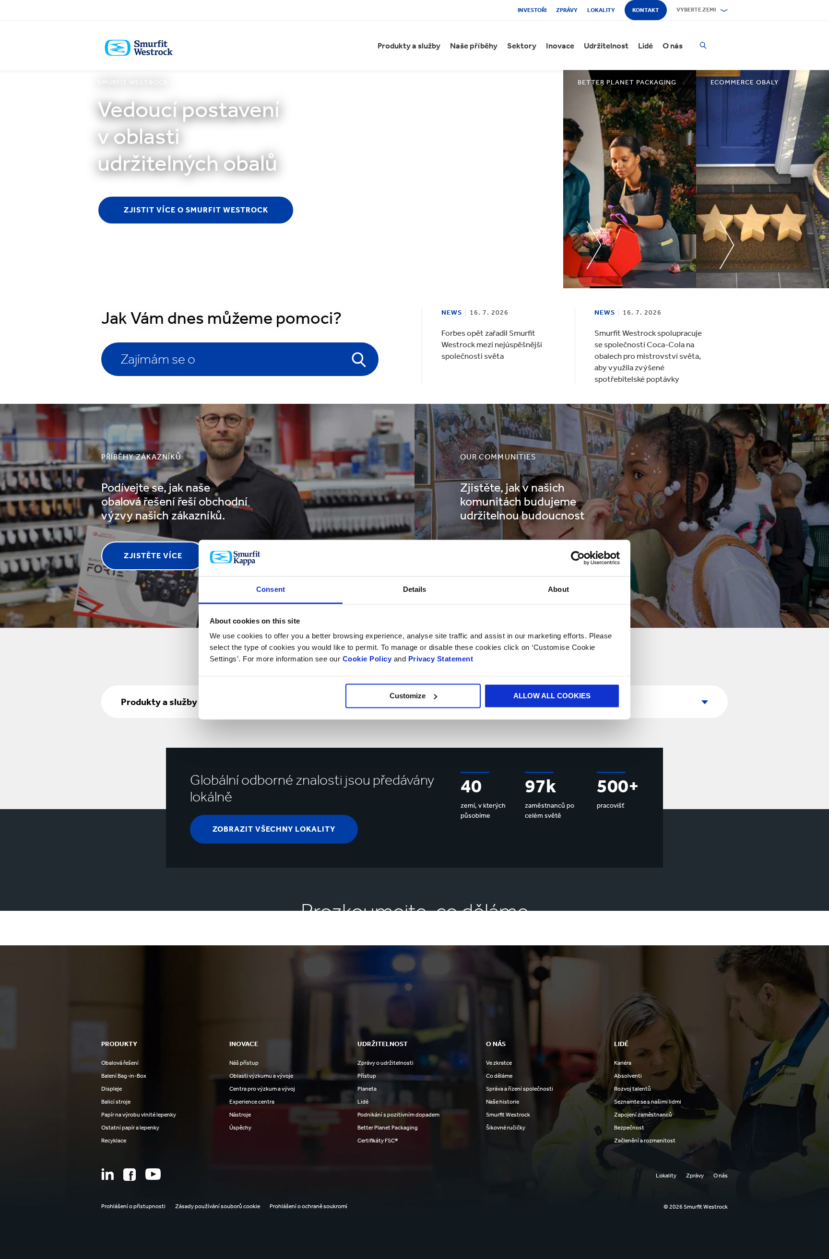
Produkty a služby (409, 45)
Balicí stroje (115, 1101)
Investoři (532, 10)
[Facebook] (129, 1174)
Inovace (560, 45)
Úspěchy (240, 1127)
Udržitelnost (606, 45)
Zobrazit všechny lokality (274, 829)
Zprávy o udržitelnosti (385, 1062)
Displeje (111, 1088)
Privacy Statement (439, 659)
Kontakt (645, 10)
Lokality (601, 10)
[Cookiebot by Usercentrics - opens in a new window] (578, 558)
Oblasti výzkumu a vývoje (261, 1075)
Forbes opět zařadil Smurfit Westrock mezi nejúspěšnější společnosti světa (491, 344)
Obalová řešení (120, 1062)
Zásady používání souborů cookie (217, 1206)
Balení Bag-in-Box (123, 1075)
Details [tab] (414, 590)
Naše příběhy (473, 45)
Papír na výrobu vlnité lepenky (138, 1114)
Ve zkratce (499, 1062)
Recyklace (113, 1140)
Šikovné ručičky (505, 1127)
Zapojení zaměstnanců (643, 1114)
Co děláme (499, 1075)
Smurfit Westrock (508, 1114)
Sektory (521, 45)
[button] (629, 173)
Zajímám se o (157, 359)
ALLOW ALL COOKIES (552, 696)
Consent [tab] (270, 590)
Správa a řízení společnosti (519, 1088)
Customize (408, 696)
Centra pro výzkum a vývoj (262, 1088)
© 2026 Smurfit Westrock (695, 1206)
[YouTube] (153, 1174)
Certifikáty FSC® (377, 1140)
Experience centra (251, 1101)
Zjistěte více (153, 555)
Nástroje (240, 1114)
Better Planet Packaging (387, 1127)
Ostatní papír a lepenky (130, 1127)
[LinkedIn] (107, 1174)
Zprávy (567, 10)
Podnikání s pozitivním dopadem (398, 1114)
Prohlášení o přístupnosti (133, 1206)
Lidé (645, 45)
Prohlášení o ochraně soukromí (308, 1206)
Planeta (367, 1088)
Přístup (366, 1075)
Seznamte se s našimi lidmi (647, 1101)
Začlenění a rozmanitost (644, 1140)
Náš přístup (244, 1062)
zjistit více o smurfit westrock (196, 209)
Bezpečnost (629, 1127)
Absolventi (628, 1075)
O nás (673, 45)
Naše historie (502, 1101)
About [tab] (558, 590)
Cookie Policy (367, 659)
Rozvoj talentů (632, 1088)
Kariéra (622, 1062)
